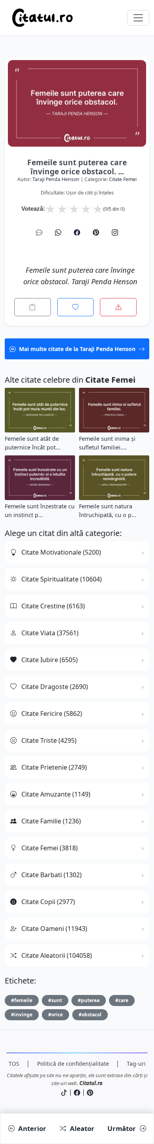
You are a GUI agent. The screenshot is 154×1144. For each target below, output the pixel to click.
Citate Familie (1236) (51, 821)
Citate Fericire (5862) (51, 713)
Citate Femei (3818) (49, 848)
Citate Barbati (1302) (51, 874)
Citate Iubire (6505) (49, 659)
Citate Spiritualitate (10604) (61, 579)
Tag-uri (136, 1063)
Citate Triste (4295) (49, 740)
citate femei (123, 179)
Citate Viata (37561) (50, 633)
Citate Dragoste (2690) (54, 686)
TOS (14, 1063)
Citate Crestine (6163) (53, 606)
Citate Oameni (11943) (54, 928)
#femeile (21, 1000)
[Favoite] (75, 307)
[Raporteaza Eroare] (118, 307)
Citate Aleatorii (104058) (56, 955)
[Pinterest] (96, 232)
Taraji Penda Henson (55, 179)
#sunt (55, 1000)
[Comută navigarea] (138, 18)
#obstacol (90, 1014)
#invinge (21, 1014)
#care (121, 1000)
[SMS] (39, 232)
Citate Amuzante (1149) (55, 794)
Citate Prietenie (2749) (54, 767)
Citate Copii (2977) (48, 901)
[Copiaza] (32, 307)
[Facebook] (77, 232)
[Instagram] (115, 232)
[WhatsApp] (58, 232)
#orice (55, 1014)
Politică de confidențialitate (73, 1063)
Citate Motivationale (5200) (61, 552)
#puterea (89, 1000)
